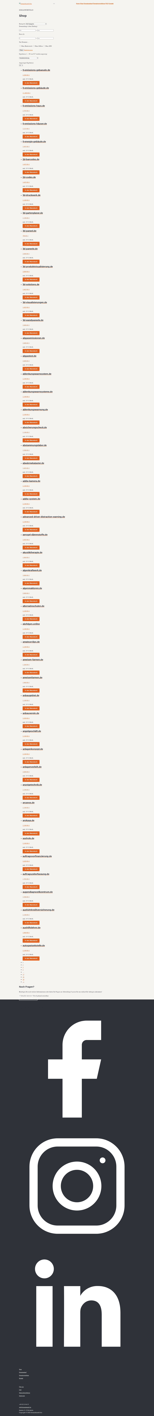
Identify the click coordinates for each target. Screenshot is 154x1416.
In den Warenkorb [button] (31, 83)
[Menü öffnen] (54, 3)
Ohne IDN (48, 46)
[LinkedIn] (77, 1361)
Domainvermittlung (99, 3)
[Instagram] (77, 1244)
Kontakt (111, 3)
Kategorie (22, 24)
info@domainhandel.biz (25, 1407)
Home (78, 3)
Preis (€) (21, 34)
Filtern (21, 50)
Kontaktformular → (28, 998)
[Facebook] (77, 1127)
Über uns (21, 1387)
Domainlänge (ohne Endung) (28, 26)
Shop (81, 3)
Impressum (22, 1396)
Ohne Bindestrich (27, 46)
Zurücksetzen (28, 50)
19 (23, 979)
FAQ (106, 3)
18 (23, 977)
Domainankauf (88, 3)
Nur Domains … (24, 42)
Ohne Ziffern (38, 46)
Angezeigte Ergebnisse (26, 63)
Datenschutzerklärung (24, 1393)
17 (23, 975)
